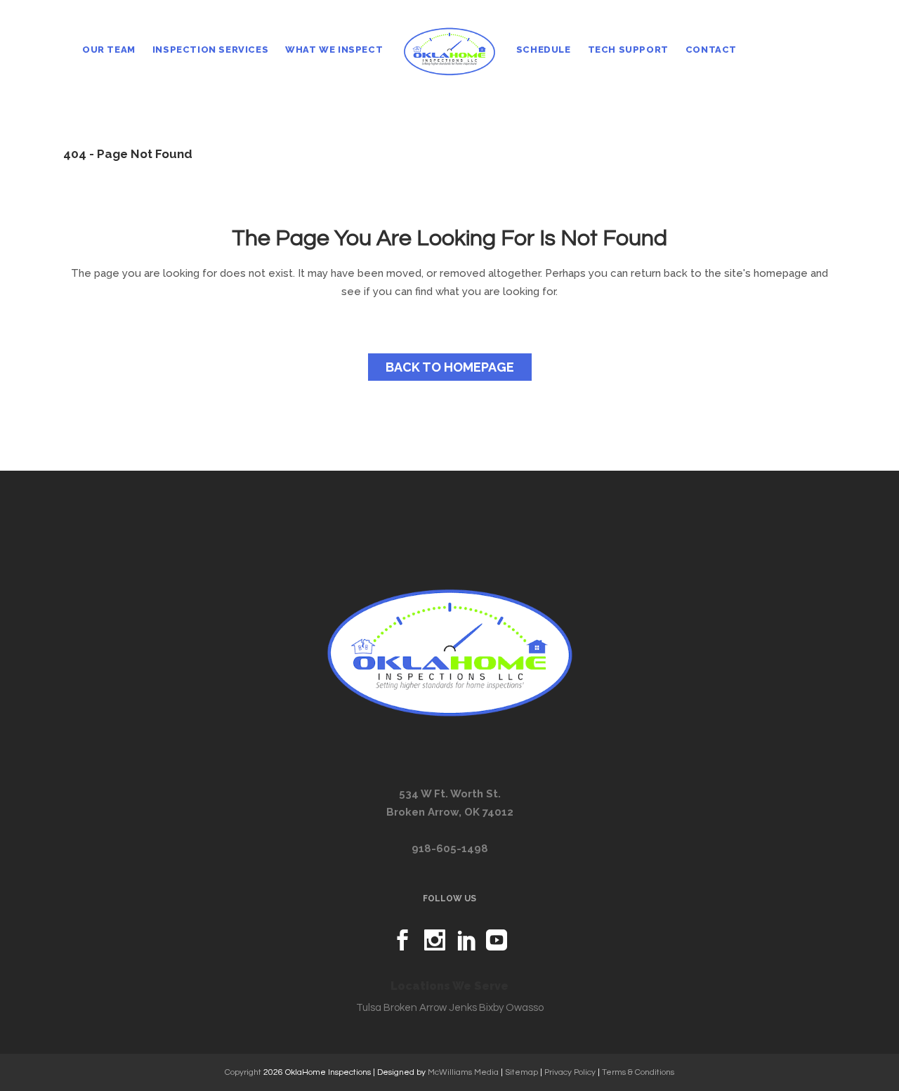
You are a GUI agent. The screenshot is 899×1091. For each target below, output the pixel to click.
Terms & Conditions (638, 1072)
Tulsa (368, 1007)
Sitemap (521, 1072)
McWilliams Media (463, 1072)
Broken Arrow (415, 1007)
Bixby (491, 1007)
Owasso (525, 1007)
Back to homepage (450, 367)
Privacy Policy (570, 1072)
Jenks (463, 1007)
